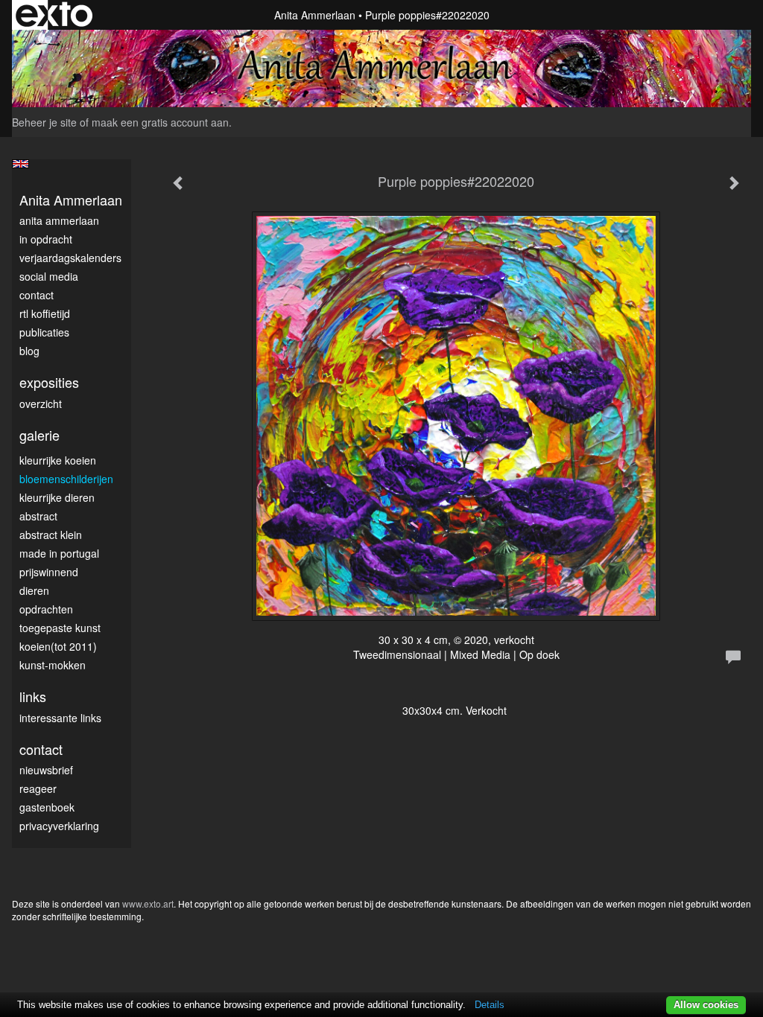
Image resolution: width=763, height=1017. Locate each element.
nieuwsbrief (46, 769)
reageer (38, 788)
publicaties (44, 332)
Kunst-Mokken (52, 664)
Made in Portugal (59, 553)
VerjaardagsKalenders (70, 257)
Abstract (38, 515)
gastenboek (47, 807)
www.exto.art (148, 903)
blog (29, 350)
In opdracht (45, 239)
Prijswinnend (48, 571)
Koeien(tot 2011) (58, 646)
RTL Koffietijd (44, 313)
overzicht (40, 403)
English (20, 163)
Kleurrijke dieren (57, 497)
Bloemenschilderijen (66, 478)
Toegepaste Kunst (60, 627)
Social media (48, 276)
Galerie (39, 435)
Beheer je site (44, 122)
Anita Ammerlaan (314, 14)
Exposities (49, 382)
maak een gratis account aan (160, 122)
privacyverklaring (59, 825)
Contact (36, 294)
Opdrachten (46, 609)
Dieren (34, 590)
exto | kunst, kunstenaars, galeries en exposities (54, 15)
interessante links (60, 717)
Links (32, 696)
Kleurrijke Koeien (57, 460)
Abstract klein (50, 534)
